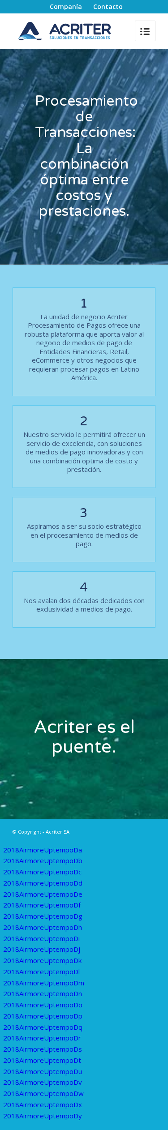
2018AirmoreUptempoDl (41, 971)
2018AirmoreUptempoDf (42, 904)
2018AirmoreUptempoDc (42, 871)
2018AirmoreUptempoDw (43, 1093)
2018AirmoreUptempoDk (42, 960)
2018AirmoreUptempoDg (42, 916)
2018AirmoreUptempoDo (42, 1004)
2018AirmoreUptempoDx (42, 1104)
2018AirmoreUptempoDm (43, 982)
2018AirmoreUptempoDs (42, 1048)
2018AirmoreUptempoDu (42, 1071)
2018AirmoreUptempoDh (42, 927)
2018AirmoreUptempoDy (42, 1115)
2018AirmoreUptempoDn (42, 993)
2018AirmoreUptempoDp (42, 1015)
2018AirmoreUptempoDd (42, 882)
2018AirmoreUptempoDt (42, 1060)
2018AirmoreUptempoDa (42, 849)
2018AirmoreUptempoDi (41, 938)
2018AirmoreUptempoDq (42, 1027)
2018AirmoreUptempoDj (41, 949)
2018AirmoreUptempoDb (42, 860)
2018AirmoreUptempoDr (42, 1037)
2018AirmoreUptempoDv (42, 1082)
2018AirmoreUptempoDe (42, 894)
